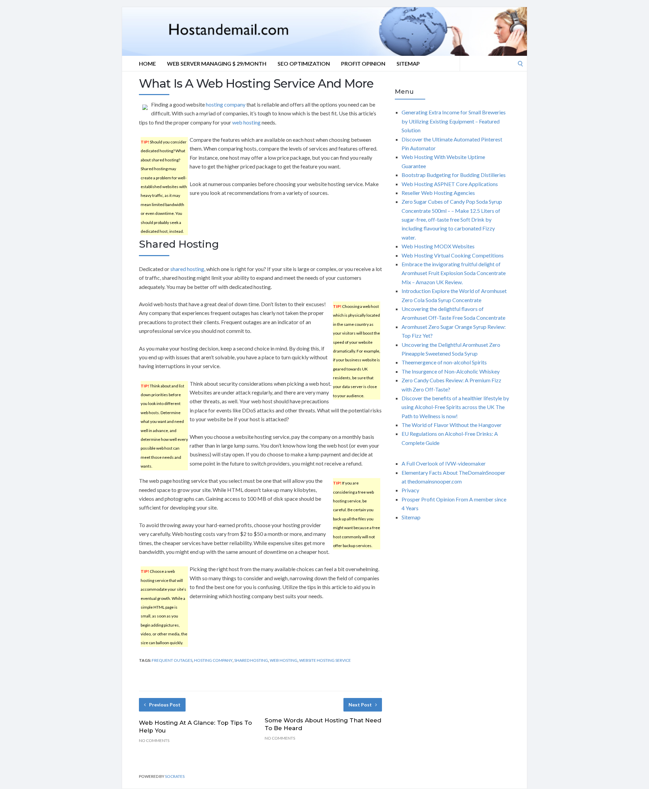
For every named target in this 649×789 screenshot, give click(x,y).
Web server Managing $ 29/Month (216, 63)
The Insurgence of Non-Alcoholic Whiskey (451, 371)
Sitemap (408, 63)
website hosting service (325, 660)
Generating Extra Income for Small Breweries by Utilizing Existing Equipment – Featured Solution (454, 121)
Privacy (410, 490)
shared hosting (187, 269)
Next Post (360, 704)
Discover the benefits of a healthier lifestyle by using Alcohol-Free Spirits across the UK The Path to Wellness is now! (455, 407)
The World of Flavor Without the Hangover (452, 425)
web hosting (246, 122)
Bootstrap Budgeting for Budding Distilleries (454, 175)
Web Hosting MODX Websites (438, 246)
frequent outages (172, 660)
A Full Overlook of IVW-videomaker (444, 463)
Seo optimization (304, 63)
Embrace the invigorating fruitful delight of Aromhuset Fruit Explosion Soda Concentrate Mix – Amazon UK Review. (454, 273)
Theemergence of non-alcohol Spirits (444, 362)
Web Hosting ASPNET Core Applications (450, 184)
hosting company (225, 104)
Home (147, 63)
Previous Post (165, 704)
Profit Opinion (363, 63)
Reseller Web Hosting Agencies (438, 192)
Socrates (175, 776)
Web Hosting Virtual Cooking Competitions (453, 255)
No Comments (154, 740)
